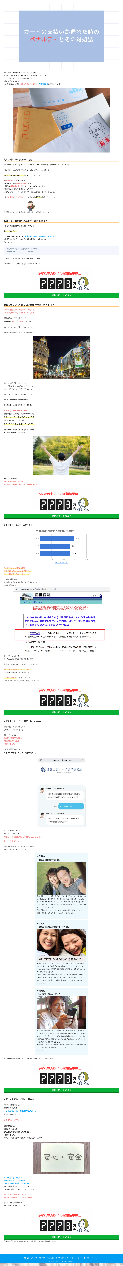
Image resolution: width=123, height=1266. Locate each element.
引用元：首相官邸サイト (61, 563)
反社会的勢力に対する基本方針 (56, 1258)
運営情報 (26, 1258)
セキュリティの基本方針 (38, 1258)
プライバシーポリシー (93, 1258)
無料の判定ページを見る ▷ (61, 295)
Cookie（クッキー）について (76, 1258)
